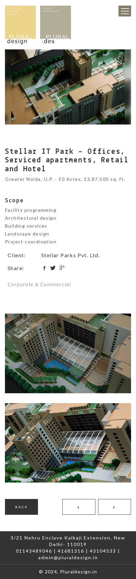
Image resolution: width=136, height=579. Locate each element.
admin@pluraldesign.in (68, 557)
